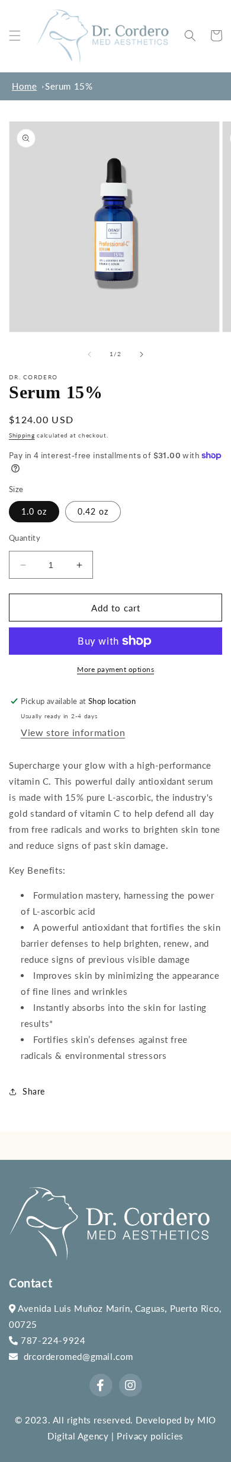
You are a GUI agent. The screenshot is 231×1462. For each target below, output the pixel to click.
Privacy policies (150, 1436)
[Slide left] (89, 354)
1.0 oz (34, 511)
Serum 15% (68, 86)
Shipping (22, 435)
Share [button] (34, 1091)
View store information (73, 732)
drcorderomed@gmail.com (75, 1356)
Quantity (24, 538)
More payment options (115, 669)
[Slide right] (142, 354)
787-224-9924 (51, 1340)
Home (24, 86)
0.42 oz (93, 511)
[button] (15, 36)
